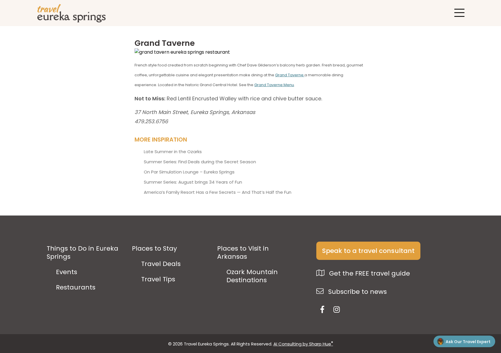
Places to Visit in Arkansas (243, 253)
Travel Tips (158, 279)
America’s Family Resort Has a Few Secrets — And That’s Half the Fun (217, 192)
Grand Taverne (289, 75)
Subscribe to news (356, 291)
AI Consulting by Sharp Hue (303, 344)
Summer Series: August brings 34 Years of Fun (193, 182)
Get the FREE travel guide (368, 273)
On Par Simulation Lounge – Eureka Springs (189, 172)
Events (66, 272)
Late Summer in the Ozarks (173, 152)
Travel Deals (161, 264)
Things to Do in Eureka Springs (82, 253)
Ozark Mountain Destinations (252, 276)
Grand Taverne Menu (274, 85)
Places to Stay (154, 249)
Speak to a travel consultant (368, 250)
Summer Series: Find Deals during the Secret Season (200, 162)
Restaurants (75, 287)
